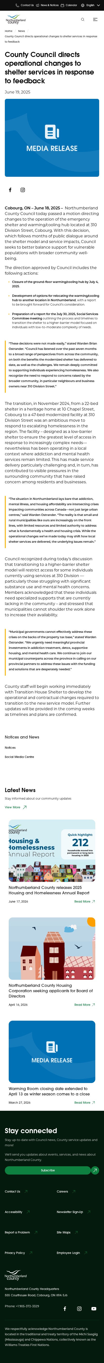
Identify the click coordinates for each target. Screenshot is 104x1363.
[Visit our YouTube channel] (94, 1308)
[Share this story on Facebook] (10, 190)
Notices (10, 747)
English (90, 5)
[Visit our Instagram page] (22, 190)
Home (8, 31)
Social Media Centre (19, 757)
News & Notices (50, 5)
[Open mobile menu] (94, 19)
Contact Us (27, 5)
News (21, 31)
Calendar (71, 5)
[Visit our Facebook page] (64, 1308)
